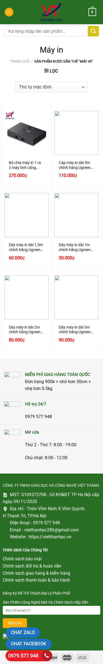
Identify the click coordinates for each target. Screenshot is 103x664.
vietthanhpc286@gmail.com (51, 530)
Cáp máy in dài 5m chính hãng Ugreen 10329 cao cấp (75, 165)
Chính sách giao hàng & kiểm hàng (36, 573)
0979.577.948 (23, 655)
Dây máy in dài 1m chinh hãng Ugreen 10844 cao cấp (75, 247)
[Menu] (9, 12)
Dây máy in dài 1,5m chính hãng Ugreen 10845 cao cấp (26, 247)
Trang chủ (19, 61)
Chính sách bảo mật (22, 558)
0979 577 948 (46, 522)
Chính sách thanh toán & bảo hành (36, 580)
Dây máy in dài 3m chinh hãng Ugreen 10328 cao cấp (75, 330)
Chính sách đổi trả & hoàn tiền (32, 566)
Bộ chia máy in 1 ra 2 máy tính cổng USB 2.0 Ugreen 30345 (25, 165)
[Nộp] (93, 31)
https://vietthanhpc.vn (50, 536)
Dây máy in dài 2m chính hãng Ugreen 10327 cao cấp (25, 330)
